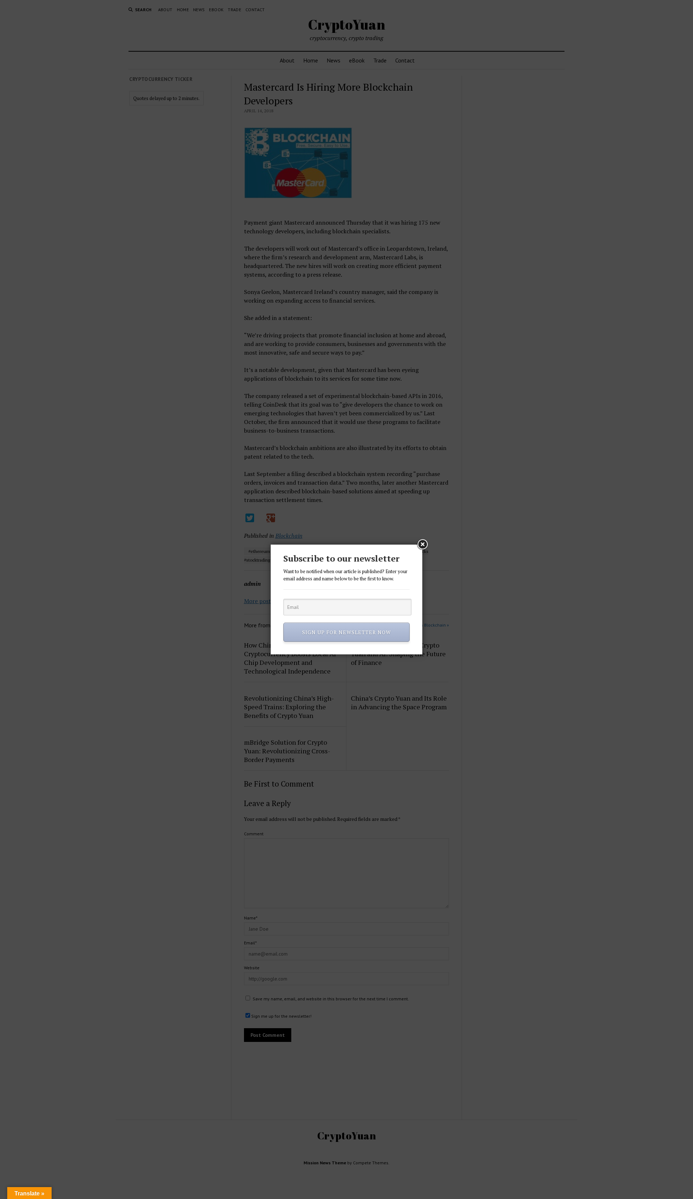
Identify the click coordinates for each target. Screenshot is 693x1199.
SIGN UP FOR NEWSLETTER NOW (346, 632)
